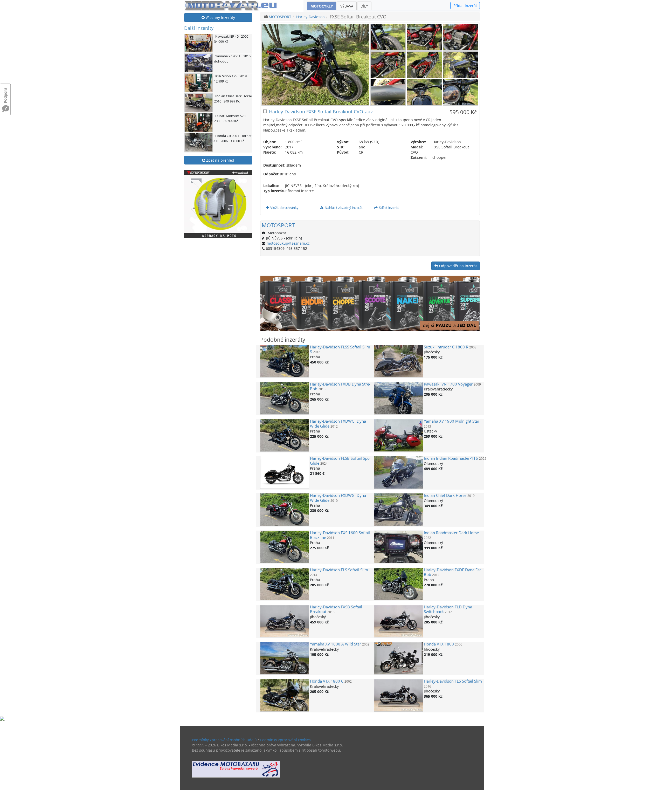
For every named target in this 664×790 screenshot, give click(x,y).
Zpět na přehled (219, 160)
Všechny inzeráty (220, 17)
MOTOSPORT (280, 16)
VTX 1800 (439, 644)
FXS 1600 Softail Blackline (340, 535)
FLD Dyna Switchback (448, 609)
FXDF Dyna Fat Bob (452, 572)
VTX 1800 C (326, 681)
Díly (364, 6)
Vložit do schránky (284, 207)
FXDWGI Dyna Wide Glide (338, 423)
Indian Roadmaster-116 (451, 458)
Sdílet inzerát (388, 207)
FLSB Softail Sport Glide (341, 461)
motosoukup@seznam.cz (288, 243)
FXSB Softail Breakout (336, 609)
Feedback (6, 92)
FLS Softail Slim (339, 570)
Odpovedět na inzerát (457, 265)
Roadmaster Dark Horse (451, 532)
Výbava (346, 6)
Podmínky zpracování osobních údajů (224, 739)
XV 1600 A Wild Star (335, 644)
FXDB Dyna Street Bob (341, 386)
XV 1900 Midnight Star (451, 421)
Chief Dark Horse (445, 495)
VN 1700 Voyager (448, 384)
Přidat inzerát (465, 5)
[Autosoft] (236, 769)
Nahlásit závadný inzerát (343, 207)
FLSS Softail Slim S (340, 349)
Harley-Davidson (310, 16)
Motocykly (321, 6)
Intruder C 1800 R (446, 347)
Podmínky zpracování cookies (285, 739)
